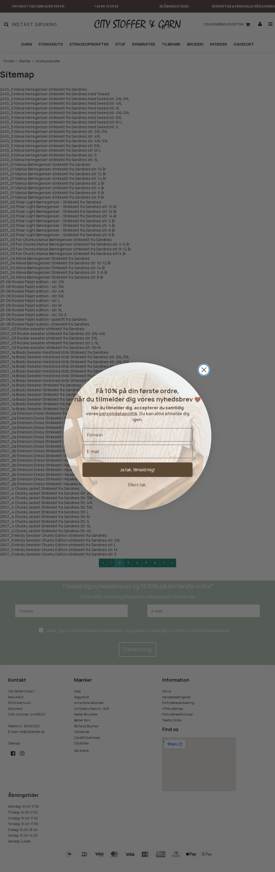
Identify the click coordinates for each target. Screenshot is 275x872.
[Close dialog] (203, 369)
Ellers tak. (137, 485)
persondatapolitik (118, 414)
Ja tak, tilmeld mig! (137, 470)
